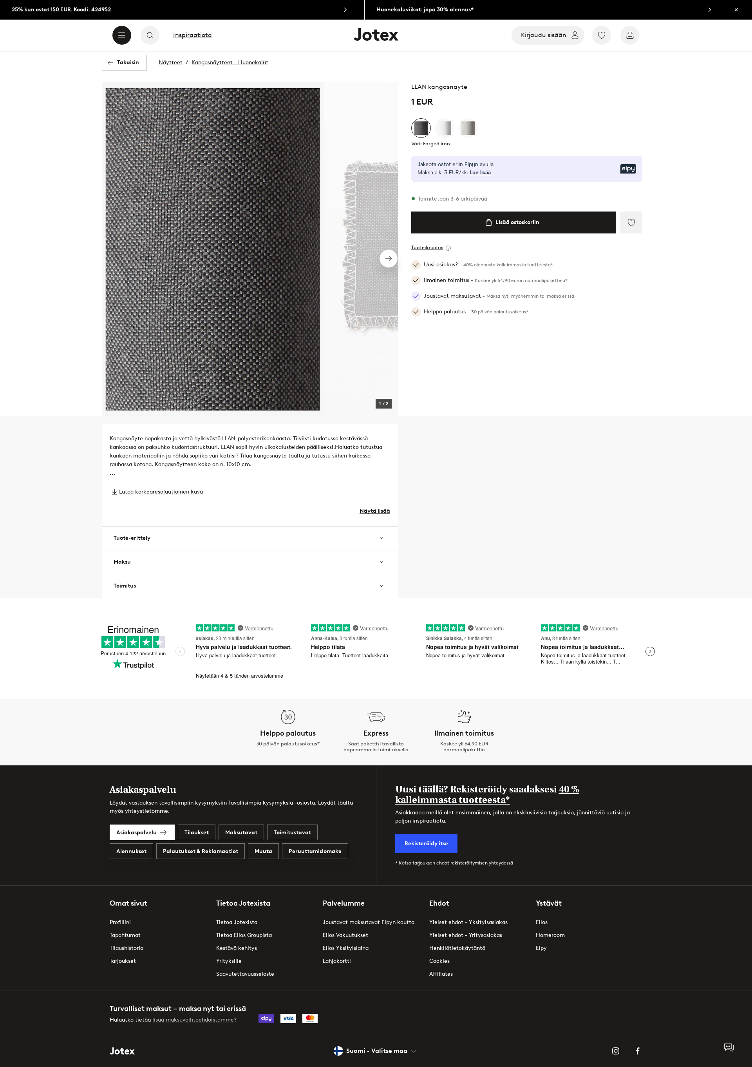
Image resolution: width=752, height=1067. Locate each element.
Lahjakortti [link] (337, 961)
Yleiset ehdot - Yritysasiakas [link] (465, 935)
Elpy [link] (541, 948)
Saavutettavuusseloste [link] (245, 974)
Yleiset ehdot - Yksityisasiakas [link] (468, 922)
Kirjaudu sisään (543, 35)
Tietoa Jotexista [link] (236, 922)
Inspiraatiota (192, 35)
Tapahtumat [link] (125, 935)
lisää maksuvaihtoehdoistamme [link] (193, 1019)
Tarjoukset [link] (123, 961)
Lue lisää (480, 172)
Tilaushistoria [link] (126, 948)
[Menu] (121, 35)
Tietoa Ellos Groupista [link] (244, 935)
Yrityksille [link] (229, 961)
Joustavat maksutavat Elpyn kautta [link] (368, 922)
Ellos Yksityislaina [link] (346, 948)
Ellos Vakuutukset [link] (345, 935)
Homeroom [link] (550, 935)
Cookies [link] (439, 961)
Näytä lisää (375, 511)
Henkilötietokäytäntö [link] (457, 948)
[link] (182, 9)
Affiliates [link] (441, 974)
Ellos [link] (542, 922)
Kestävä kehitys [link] (236, 948)
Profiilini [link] (120, 922)
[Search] (150, 35)
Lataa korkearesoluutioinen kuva (161, 491)
